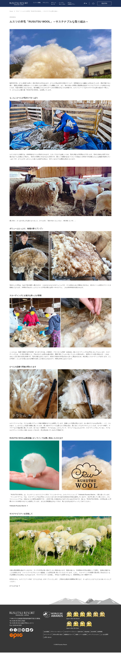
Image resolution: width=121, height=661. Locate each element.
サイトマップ (47, 634)
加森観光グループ (69, 634)
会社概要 (46, 631)
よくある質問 (104, 634)
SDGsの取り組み (57, 634)
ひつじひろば (14, 586)
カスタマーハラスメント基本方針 (73, 631)
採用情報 (99, 631)
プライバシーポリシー (56, 631)
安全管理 (93, 631)
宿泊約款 (87, 631)
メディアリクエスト (93, 634)
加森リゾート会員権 (81, 634)
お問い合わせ (47, 637)
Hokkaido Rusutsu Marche (18, 506)
